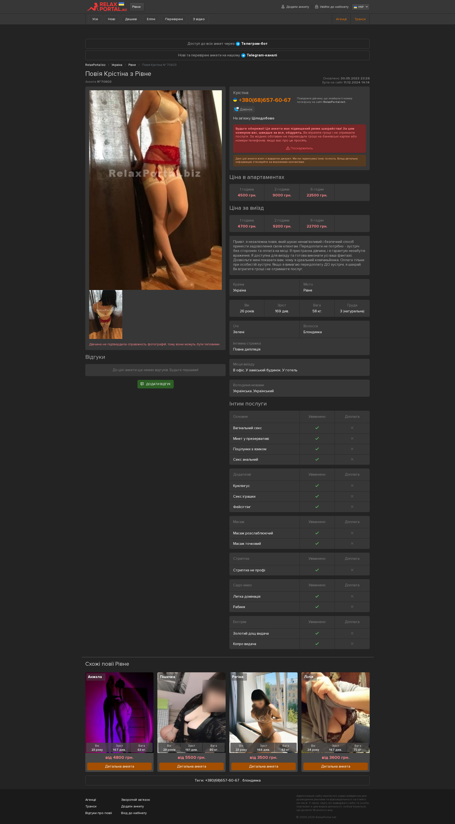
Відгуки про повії (98, 813)
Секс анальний (245, 459)
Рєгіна (237, 676)
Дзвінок (246, 109)
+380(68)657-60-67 (265, 100)
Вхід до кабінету (134, 813)
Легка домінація (246, 596)
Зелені (238, 332)
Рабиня (239, 607)
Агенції (341, 19)
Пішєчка (167, 676)
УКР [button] (361, 7)
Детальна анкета (119, 766)
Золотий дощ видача (251, 633)
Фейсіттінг (242, 507)
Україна (239, 290)
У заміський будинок (263, 370)
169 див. (282, 311)
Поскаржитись (302, 148)
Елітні (151, 19)
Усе (95, 19)
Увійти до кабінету (334, 7)
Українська (242, 391)
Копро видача (244, 644)
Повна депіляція (246, 349)
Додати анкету (297, 7)
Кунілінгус (241, 485)
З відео (199, 19)
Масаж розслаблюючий (253, 533)
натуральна (354, 311)
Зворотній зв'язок (135, 800)
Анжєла (95, 676)
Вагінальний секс (247, 428)
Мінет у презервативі (251, 438)
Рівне (136, 7)
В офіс (238, 370)
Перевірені (174, 19)
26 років (247, 311)
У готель (289, 370)
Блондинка (313, 332)
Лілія (308, 676)
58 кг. (317, 311)
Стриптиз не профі (249, 570)
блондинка (251, 780)
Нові (111, 19)
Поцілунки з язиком (249, 449)
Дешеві (131, 19)
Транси (360, 19)
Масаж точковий (247, 543)
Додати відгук (158, 384)
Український (263, 391)
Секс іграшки (244, 496)
